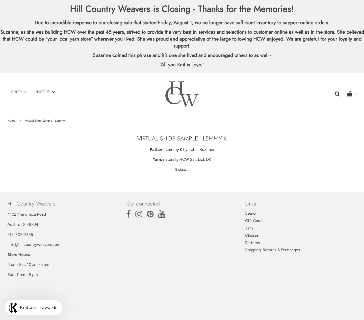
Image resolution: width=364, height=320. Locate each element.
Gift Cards (254, 220)
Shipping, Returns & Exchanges (272, 250)
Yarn (249, 228)
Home (11, 120)
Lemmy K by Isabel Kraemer (190, 149)
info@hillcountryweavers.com (33, 244)
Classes (252, 235)
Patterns (252, 242)
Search (251, 213)
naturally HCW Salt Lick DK (187, 159)
